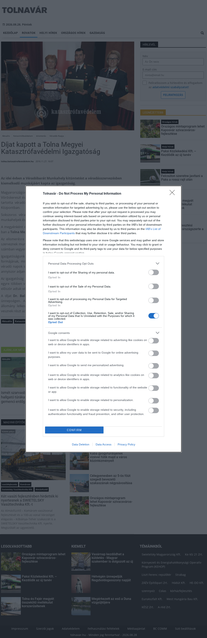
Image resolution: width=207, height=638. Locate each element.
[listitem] (103, 263)
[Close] (173, 194)
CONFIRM (74, 430)
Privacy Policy (126, 444)
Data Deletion (80, 444)
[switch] (153, 272)
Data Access (103, 444)
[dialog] (103, 319)
